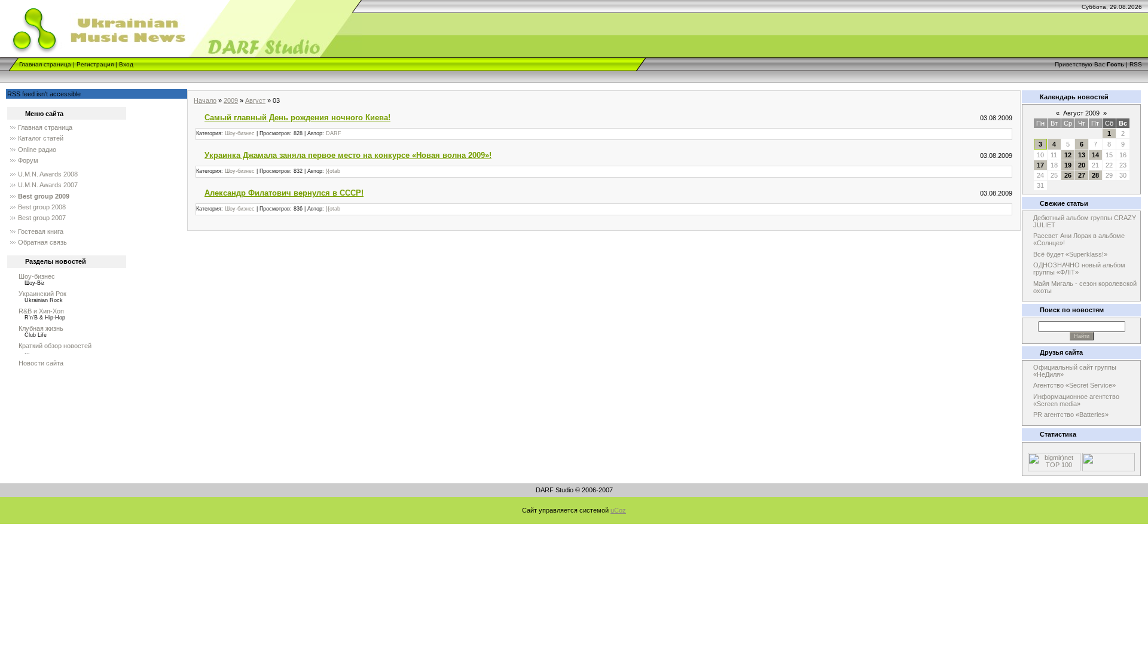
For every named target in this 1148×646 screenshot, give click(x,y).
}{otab (333, 171)
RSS (1135, 64)
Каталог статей (40, 138)
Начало (205, 100)
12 (1067, 155)
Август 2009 (1081, 113)
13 (1081, 155)
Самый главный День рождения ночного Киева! (297, 117)
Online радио (37, 149)
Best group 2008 (42, 207)
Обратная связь (42, 242)
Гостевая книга (40, 231)
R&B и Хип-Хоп (41, 311)
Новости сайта (41, 363)
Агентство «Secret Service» (1074, 385)
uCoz (618, 510)
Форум (28, 160)
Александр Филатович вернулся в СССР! (284, 192)
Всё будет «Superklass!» (1070, 254)
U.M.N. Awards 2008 (48, 174)
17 (1040, 165)
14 (1095, 155)
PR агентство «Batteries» (1071, 414)
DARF (333, 133)
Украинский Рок (42, 293)
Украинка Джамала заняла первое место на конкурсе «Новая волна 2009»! (347, 155)
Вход (126, 64)
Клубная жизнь (41, 328)
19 (1067, 165)
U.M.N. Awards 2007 (48, 184)
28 (1095, 175)
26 (1067, 175)
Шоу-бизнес (37, 276)
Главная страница (45, 64)
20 (1081, 165)
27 (1081, 175)
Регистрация (95, 64)
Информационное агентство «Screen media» (1076, 400)
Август (255, 100)
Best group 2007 (42, 217)
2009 (231, 100)
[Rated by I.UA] (1108, 469)
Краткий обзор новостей (55, 345)
